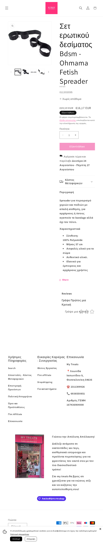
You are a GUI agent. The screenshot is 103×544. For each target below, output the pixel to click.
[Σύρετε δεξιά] (49, 72)
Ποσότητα (64, 129)
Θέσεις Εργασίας (47, 368)
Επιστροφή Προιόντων (14, 387)
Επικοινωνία (15, 421)
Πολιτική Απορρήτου (20, 396)
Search (12, 368)
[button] (6, 8)
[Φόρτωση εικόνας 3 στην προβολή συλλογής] (33, 72)
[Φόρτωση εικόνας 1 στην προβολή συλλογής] (18, 72)
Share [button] (65, 279)
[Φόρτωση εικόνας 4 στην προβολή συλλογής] (41, 72)
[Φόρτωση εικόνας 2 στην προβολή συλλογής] (26, 72)
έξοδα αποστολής (68, 120)
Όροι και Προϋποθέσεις (16, 405)
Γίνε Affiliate (15, 414)
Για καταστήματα (46, 388)
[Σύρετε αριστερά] (11, 72)
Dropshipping (44, 382)
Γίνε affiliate (44, 375)
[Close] (100, 529)
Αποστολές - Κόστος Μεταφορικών (20, 377)
